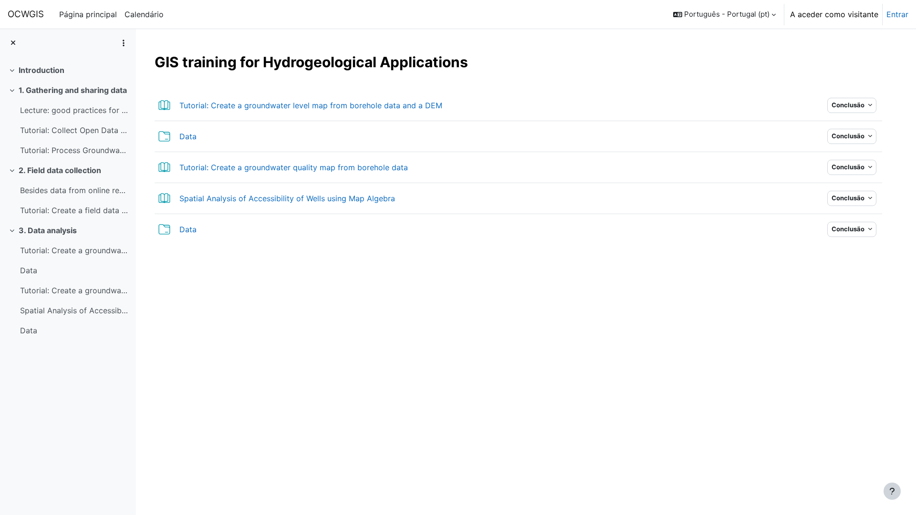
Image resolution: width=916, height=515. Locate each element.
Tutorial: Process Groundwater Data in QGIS (74, 150)
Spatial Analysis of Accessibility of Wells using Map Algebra (74, 310)
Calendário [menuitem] (144, 14)
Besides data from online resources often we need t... (74, 190)
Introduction (41, 70)
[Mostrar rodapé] (892, 491)
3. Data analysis (48, 230)
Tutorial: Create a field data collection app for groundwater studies (74, 210)
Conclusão (849, 105)
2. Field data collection (60, 170)
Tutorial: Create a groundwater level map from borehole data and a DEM (74, 250)
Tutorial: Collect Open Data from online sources (74, 130)
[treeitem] (68, 70)
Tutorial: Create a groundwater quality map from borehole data (74, 290)
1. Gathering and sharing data (73, 90)
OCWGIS (26, 14)
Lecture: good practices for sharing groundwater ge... (74, 110)
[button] (724, 14)
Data (28, 270)
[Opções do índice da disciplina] (123, 43)
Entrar (897, 14)
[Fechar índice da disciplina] (13, 43)
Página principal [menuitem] (88, 14)
